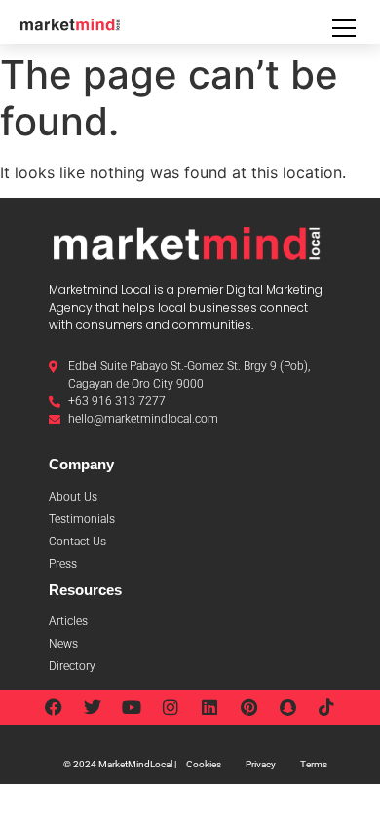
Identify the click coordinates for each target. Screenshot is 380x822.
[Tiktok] (326, 707)
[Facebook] (53, 707)
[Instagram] (170, 707)
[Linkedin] (209, 707)
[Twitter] (92, 707)
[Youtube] (131, 707)
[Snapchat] (287, 707)
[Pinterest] (248, 707)
